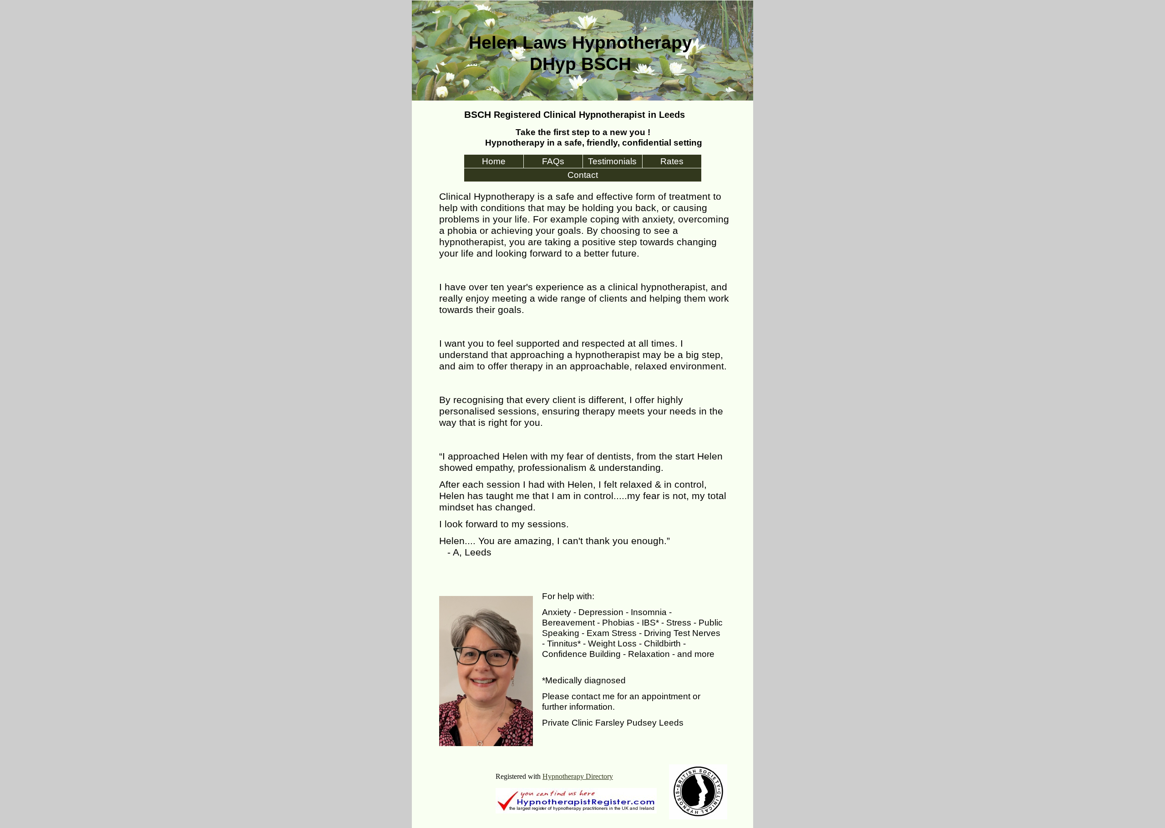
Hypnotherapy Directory (577, 776)
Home (494, 161)
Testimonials (612, 161)
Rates (672, 161)
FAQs (553, 161)
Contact (582, 175)
